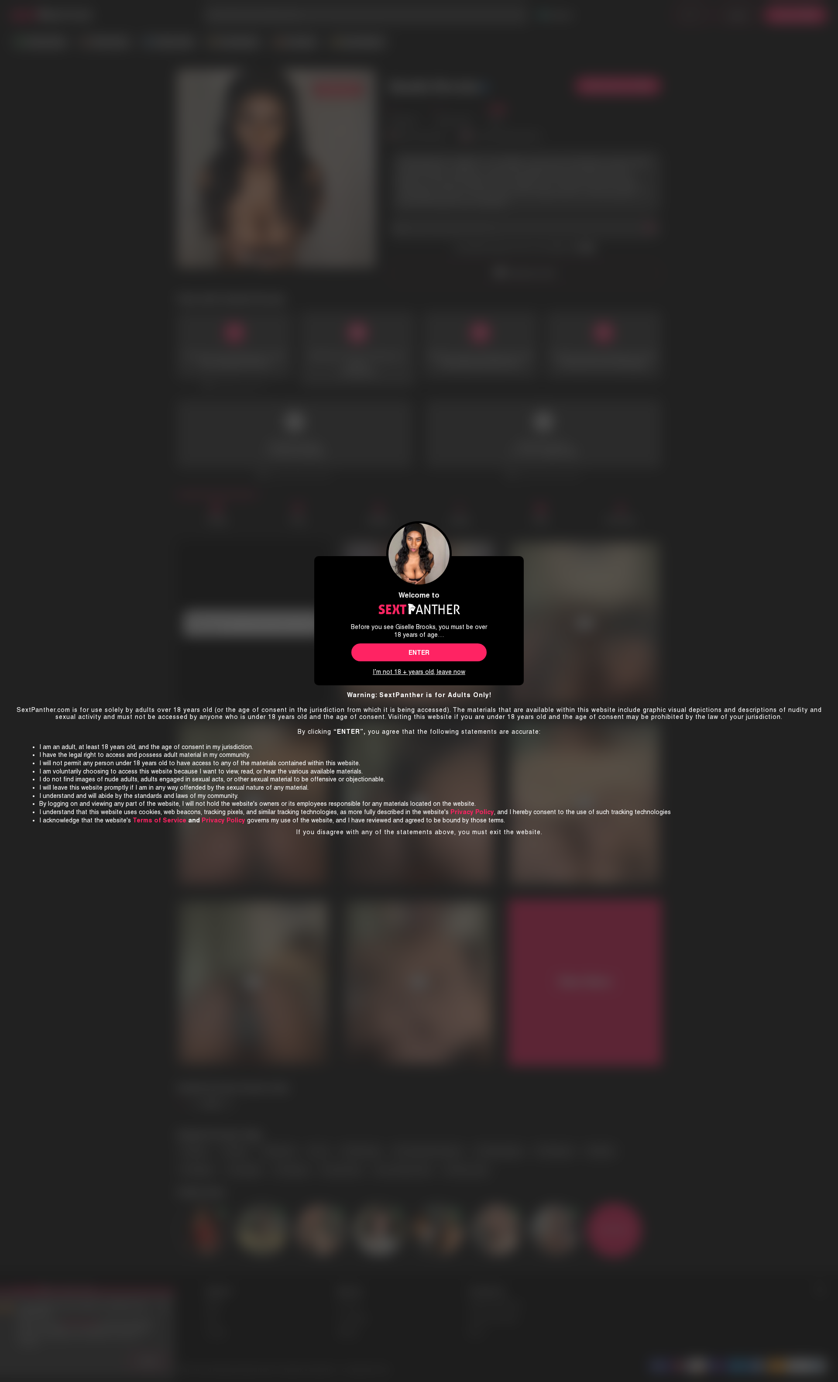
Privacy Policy (223, 820)
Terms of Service (159, 820)
